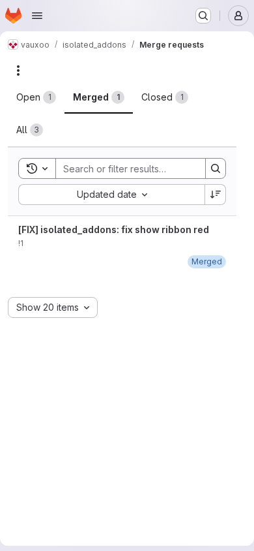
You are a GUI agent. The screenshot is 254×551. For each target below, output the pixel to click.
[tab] (36, 97)
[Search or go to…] (203, 16)
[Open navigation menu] (37, 15)
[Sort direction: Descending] (215, 194)
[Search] (215, 168)
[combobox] (111, 194)
